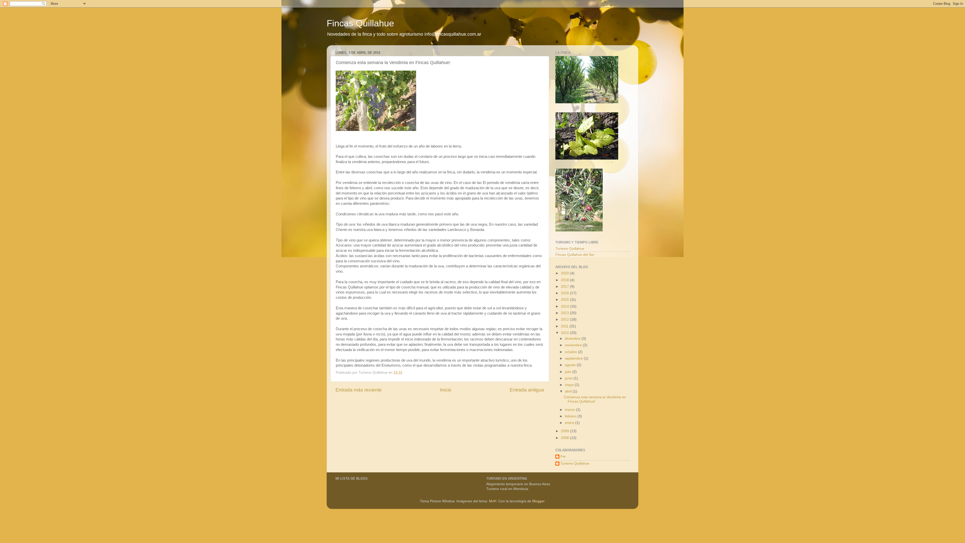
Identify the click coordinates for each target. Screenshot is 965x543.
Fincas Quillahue (360, 23)
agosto (571, 365)
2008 (565, 438)
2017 (565, 286)
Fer (563, 456)
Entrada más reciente (358, 389)
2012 (565, 319)
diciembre (573, 338)
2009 (565, 431)
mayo (570, 385)
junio (569, 378)
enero (570, 423)
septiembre (574, 358)
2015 (565, 300)
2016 (565, 293)
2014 (565, 306)
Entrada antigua (527, 389)
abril (569, 391)
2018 (565, 280)
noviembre (574, 345)
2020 (565, 273)
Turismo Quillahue (569, 249)
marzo (570, 410)
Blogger (538, 501)
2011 (565, 326)
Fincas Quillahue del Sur (574, 255)
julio (568, 372)
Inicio (445, 389)
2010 (565, 333)
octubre (571, 352)
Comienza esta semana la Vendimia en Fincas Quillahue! (595, 399)
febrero (571, 416)
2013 (565, 313)
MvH (492, 501)
